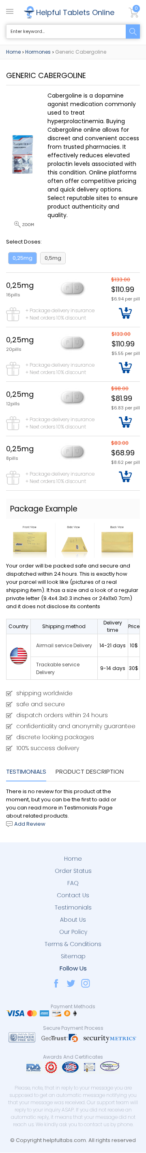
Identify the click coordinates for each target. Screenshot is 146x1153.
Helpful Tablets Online (75, 12)
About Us (73, 920)
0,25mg (22, 258)
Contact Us (73, 895)
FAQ (73, 883)
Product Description (90, 771)
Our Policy (73, 932)
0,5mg (53, 258)
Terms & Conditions (73, 944)
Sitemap (73, 956)
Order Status (73, 871)
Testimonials (26, 771)
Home (13, 51)
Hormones (38, 51)
